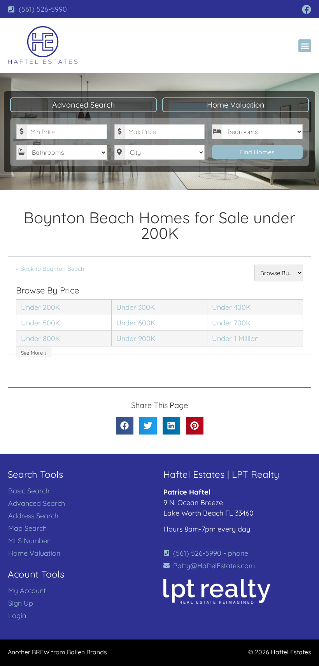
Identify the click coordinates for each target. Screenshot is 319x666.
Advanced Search (83, 105)
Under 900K (135, 338)
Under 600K (135, 322)
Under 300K (135, 307)
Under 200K (40, 307)
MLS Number (29, 541)
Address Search (33, 516)
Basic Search (28, 491)
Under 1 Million (235, 338)
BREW (40, 652)
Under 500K (40, 322)
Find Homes (257, 152)
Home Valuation (236, 105)
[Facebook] (306, 9)
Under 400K (231, 307)
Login (17, 615)
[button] (304, 45)
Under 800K (40, 338)
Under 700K (231, 322)
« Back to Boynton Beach (50, 268)
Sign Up (20, 603)
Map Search (27, 528)
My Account (27, 591)
